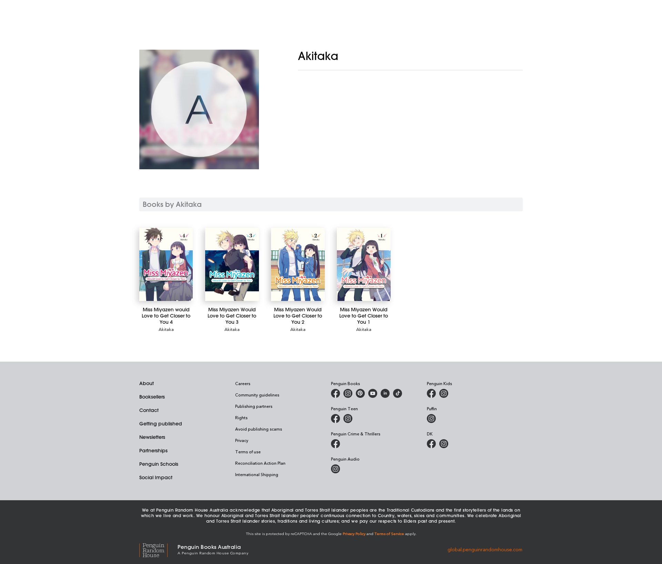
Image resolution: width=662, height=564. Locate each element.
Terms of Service (389, 533)
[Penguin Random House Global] (158, 549)
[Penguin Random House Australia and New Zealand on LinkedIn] (385, 393)
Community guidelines (257, 395)
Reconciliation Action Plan (260, 463)
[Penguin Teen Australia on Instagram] (347, 418)
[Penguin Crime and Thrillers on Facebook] (335, 443)
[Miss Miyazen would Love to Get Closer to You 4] (166, 264)
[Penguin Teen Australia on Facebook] (335, 418)
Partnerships (153, 450)
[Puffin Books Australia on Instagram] (431, 418)
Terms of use (248, 452)
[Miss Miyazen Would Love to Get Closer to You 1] (363, 264)
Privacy (241, 440)
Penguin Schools (158, 464)
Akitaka (166, 329)
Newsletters (152, 437)
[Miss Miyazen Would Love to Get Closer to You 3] (232, 264)
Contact (149, 410)
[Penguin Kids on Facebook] (431, 393)
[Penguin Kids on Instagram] (443, 393)
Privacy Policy (354, 533)
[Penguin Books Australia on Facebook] (335, 393)
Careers (242, 383)
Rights (241, 417)
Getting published (160, 424)
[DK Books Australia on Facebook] (431, 443)
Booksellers (152, 397)
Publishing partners (253, 406)
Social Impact (155, 477)
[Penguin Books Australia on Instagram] (347, 393)
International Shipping (256, 474)
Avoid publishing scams (258, 429)
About (146, 383)
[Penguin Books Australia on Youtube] (372, 393)
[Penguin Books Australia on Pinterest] (360, 393)
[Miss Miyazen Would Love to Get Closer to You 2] (297, 264)
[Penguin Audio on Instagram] (335, 468)
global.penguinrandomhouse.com (485, 549)
